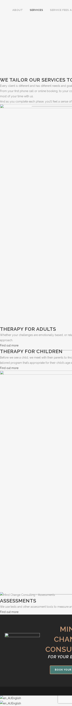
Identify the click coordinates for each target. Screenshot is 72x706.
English (16, 698)
